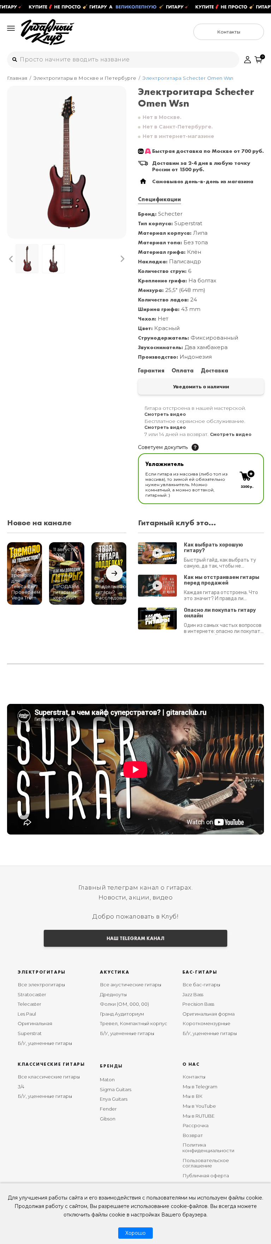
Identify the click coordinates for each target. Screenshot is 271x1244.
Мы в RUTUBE (198, 1116)
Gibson (107, 1119)
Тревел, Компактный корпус (133, 1023)
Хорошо (135, 1233)
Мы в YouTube (199, 1106)
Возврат (192, 1135)
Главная (17, 78)
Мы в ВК (192, 1096)
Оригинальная (35, 1023)
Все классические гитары (49, 1076)
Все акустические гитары (130, 984)
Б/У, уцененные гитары (45, 1043)
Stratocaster (32, 994)
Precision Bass (198, 1004)
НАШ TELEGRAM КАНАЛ (135, 938)
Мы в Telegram (199, 1086)
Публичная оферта (205, 1175)
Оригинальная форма (208, 1014)
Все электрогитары (41, 984)
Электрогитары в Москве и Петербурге (85, 78)
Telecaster (29, 1004)
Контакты (193, 1076)
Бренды (111, 1066)
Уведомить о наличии (201, 386)
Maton (107, 1079)
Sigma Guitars (115, 1089)
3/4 (21, 1086)
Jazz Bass (192, 994)
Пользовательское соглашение (205, 1163)
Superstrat (30, 1033)
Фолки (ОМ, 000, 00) (124, 1004)
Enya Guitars (113, 1099)
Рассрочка (195, 1125)
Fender (108, 1109)
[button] (11, 259)
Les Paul (27, 1014)
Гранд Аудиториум (122, 1014)
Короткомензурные (206, 1023)
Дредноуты (113, 994)
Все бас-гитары (201, 984)
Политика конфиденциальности (208, 1147)
